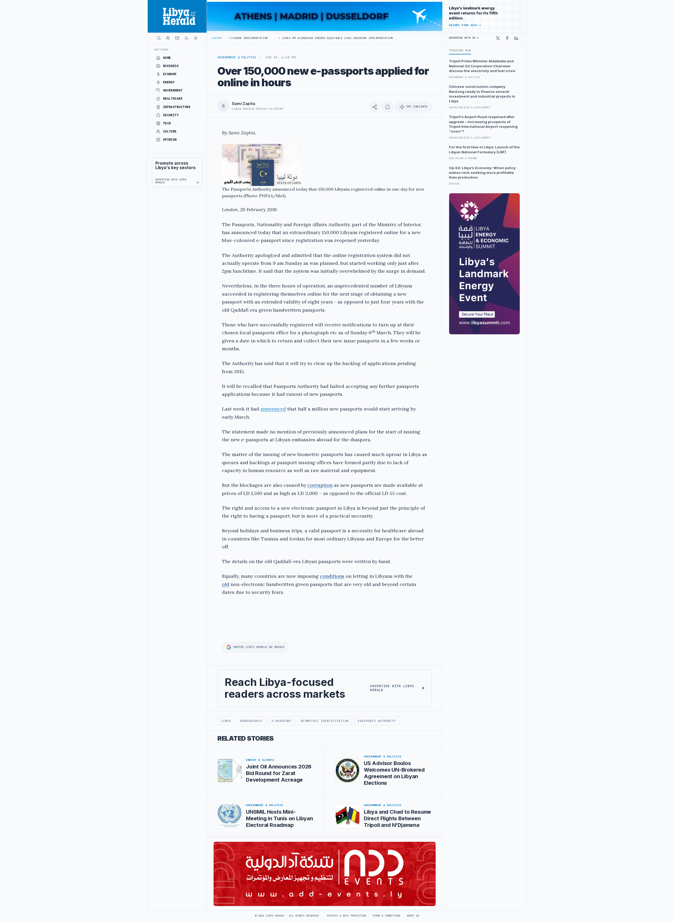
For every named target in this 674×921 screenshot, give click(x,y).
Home (167, 58)
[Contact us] (177, 38)
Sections (161, 49)
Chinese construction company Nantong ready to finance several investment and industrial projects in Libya (482, 93)
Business (171, 66)
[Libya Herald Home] (177, 16)
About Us (413, 915)
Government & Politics (236, 57)
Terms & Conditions (386, 915)
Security (171, 115)
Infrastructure (177, 107)
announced (273, 409)
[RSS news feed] (186, 38)
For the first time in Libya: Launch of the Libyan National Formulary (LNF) (484, 149)
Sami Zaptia (243, 103)
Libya (226, 721)
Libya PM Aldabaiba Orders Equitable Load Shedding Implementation (322, 38)
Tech (167, 123)
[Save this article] (387, 107)
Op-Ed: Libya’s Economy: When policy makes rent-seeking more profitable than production (482, 173)
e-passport (281, 721)
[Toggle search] (158, 38)
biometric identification (325, 721)
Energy (169, 82)
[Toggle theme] (195, 38)
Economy (170, 74)
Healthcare (173, 98)
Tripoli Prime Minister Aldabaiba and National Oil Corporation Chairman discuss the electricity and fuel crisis (482, 66)
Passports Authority (376, 721)
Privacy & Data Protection (346, 915)
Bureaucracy (251, 721)
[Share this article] (374, 107)
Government (173, 90)
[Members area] (168, 38)
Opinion (170, 139)
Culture (170, 131)
